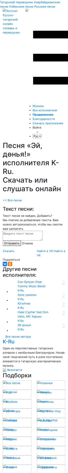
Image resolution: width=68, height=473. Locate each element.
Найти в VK (45, 251)
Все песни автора (18, 336)
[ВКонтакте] (5, 264)
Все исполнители (45, 110)
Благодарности (44, 119)
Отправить (12, 243)
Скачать (9, 251)
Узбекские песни (21, 6)
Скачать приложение (48, 123)
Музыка (38, 106)
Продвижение (43, 114)
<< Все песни (12, 200)
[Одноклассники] (10, 264)
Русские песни (44, 6)
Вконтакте (14, 370)
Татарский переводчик (16, 2)
